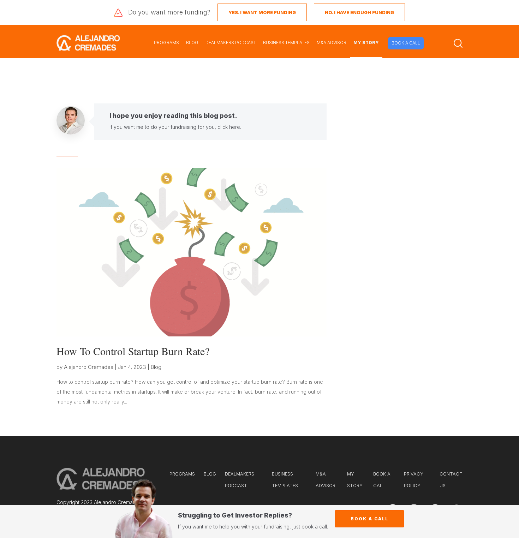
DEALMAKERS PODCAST (230, 42)
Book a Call (369, 518)
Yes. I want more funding (262, 12)
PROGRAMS (166, 42)
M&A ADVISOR (331, 42)
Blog (156, 367)
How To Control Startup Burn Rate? (132, 351)
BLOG (192, 42)
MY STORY (366, 42)
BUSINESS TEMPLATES (286, 42)
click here (228, 127)
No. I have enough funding (359, 12)
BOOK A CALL (406, 43)
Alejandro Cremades (88, 367)
